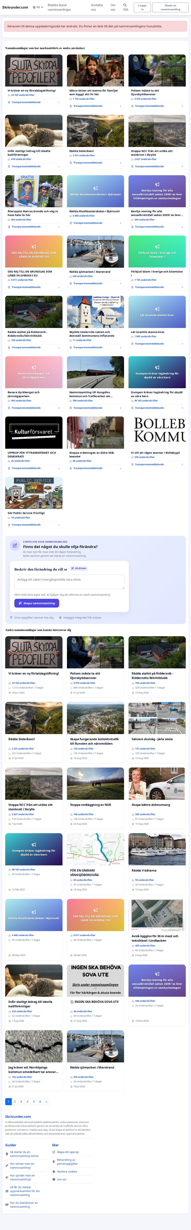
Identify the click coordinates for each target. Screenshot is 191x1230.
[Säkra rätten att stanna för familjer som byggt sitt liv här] (95, 82)
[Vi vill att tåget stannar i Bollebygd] (157, 443)
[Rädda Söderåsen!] (95, 141)
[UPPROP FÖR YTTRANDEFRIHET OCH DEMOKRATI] (33, 444)
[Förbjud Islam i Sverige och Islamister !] (157, 263)
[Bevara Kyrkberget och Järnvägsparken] (33, 384)
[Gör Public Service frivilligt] (33, 503)
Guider (10, 1145)
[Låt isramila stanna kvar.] (157, 322)
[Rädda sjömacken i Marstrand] (95, 262)
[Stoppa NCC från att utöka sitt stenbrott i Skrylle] (157, 143)
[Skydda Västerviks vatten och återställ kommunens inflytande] (95, 324)
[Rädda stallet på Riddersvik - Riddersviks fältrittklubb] (33, 324)
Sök (125, 9)
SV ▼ (40, 7)
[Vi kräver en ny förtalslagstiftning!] (33, 81)
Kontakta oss (97, 7)
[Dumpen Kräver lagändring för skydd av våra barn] (157, 384)
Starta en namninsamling (170, 7)
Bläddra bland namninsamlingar (59, 7)
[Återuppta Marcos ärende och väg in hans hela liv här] (33, 203)
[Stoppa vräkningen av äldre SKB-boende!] (95, 445)
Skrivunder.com (15, 7)
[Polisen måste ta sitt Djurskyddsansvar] (157, 82)
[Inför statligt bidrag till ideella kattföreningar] (33, 143)
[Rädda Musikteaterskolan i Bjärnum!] (95, 201)
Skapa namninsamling (39, 603)
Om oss (113, 7)
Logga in (142, 7)
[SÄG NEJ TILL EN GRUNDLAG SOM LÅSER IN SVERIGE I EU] (33, 263)
